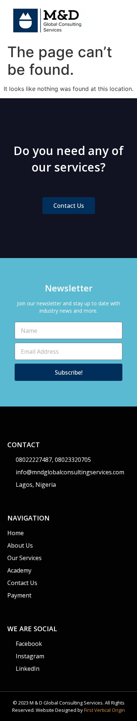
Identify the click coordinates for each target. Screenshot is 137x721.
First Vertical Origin (104, 710)
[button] (124, 20)
